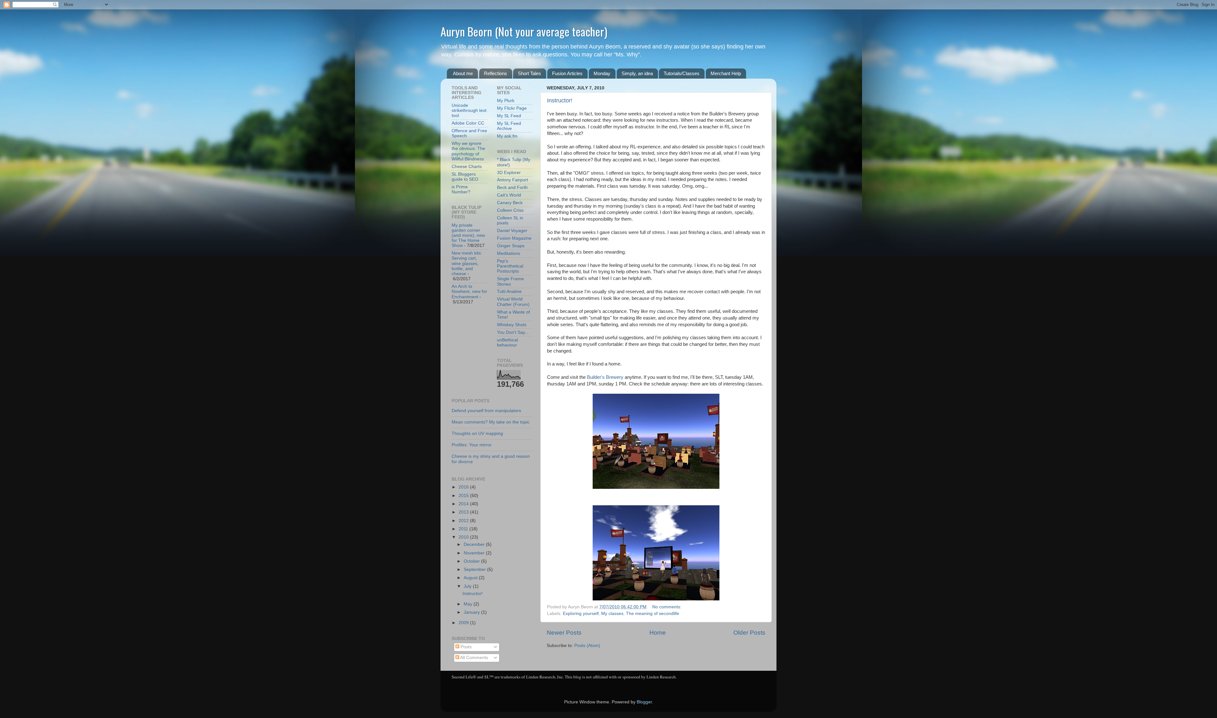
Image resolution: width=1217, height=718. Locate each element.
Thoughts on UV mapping (477, 433)
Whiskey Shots (511, 324)
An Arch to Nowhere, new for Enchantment (469, 291)
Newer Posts (564, 632)
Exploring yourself (581, 613)
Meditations (508, 253)
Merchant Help (726, 73)
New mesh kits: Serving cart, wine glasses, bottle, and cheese (467, 263)
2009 (464, 622)
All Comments (473, 657)
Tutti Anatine (509, 291)
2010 (464, 537)
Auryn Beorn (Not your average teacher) (524, 31)
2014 (464, 503)
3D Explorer (509, 172)
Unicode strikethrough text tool (469, 110)
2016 (464, 487)
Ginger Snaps (511, 245)
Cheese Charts (467, 166)
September (475, 569)
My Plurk (505, 100)
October (472, 561)
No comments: (667, 607)
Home (657, 632)
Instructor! (559, 100)
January (472, 612)
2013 (464, 512)
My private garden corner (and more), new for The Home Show (468, 235)
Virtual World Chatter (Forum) (513, 302)
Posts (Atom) (587, 645)
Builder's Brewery (605, 377)
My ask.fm (507, 136)
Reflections (495, 73)
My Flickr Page (512, 108)
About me (463, 73)
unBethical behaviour (507, 342)
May (468, 604)
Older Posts (749, 632)
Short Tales (529, 73)
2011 (464, 529)
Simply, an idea (637, 73)
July (468, 586)
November (475, 553)
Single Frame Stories (510, 281)
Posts (465, 646)
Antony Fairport (512, 180)
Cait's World (509, 195)
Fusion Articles (567, 73)
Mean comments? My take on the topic (491, 422)
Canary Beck (510, 202)
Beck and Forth (512, 187)
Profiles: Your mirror (472, 445)
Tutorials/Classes (681, 73)
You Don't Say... (513, 332)
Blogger (644, 702)
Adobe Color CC (468, 123)
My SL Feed (509, 115)
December (475, 544)
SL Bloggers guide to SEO (465, 177)
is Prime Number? (461, 189)
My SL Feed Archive (509, 126)
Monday (602, 73)
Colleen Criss (510, 210)
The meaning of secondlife (652, 613)
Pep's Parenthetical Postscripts (510, 266)
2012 (464, 520)
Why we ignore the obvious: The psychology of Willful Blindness (468, 151)
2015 (464, 495)
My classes (612, 613)
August (471, 577)
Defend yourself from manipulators (486, 410)
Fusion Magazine (514, 238)
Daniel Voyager (512, 230)
